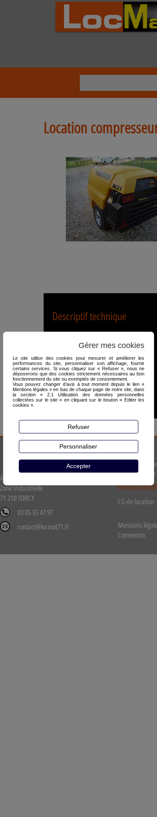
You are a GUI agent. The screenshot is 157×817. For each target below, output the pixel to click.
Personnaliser (78, 446)
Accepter (78, 465)
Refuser (78, 426)
